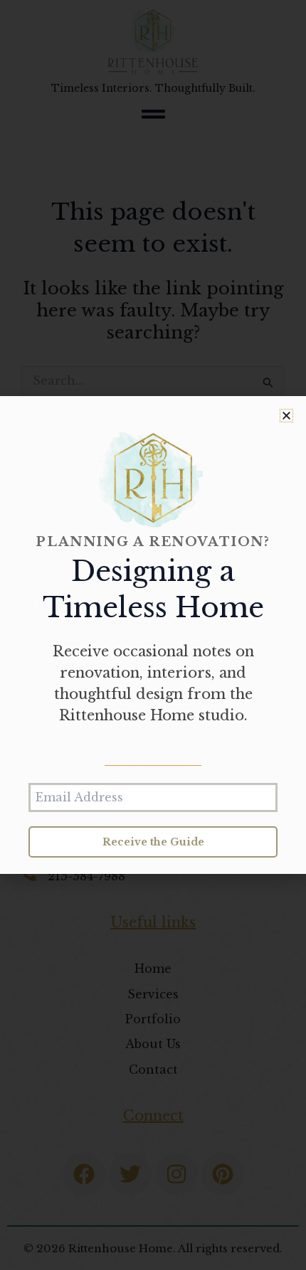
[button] (286, 415)
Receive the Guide (153, 842)
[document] (153, 635)
